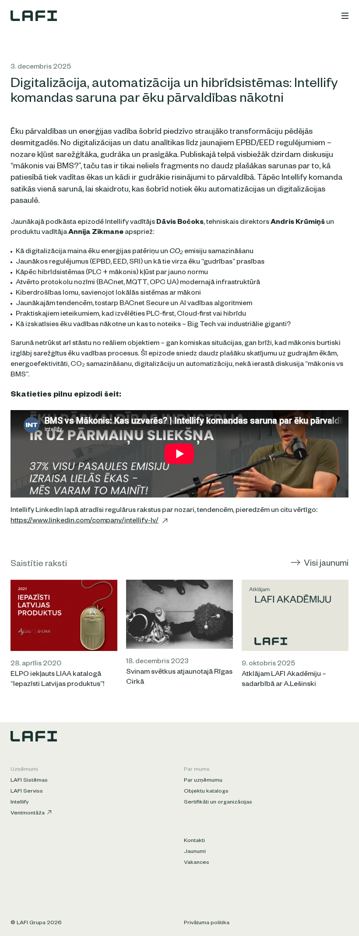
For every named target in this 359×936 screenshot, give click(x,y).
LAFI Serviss (27, 792)
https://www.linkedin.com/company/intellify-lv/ (84, 521)
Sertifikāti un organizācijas (218, 803)
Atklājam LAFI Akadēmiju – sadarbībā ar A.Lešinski (284, 680)
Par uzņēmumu (203, 781)
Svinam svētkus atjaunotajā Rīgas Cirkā (179, 678)
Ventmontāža (28, 814)
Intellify (19, 803)
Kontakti (194, 841)
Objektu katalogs (206, 792)
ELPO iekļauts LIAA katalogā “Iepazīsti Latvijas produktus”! (57, 680)
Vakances (196, 863)
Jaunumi (195, 852)
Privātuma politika (206, 923)
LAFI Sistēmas (29, 781)
